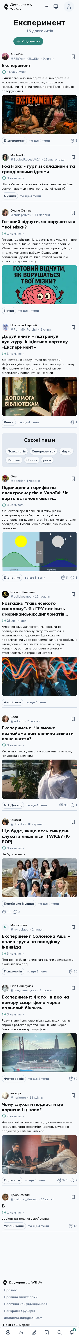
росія (47, 460)
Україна (14, 460)
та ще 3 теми (35, 578)
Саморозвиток (43, 451)
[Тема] (56, 6)
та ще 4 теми (39, 140)
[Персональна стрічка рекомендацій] (8, 1332)
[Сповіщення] (71, 1332)
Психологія (17, 451)
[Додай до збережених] (73, 56)
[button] (72, 1332)
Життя (31, 460)
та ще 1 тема (36, 971)
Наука (66, 451)
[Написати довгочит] (34, 1332)
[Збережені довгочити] (47, 1332)
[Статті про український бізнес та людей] (21, 1332)
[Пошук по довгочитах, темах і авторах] (60, 1332)
